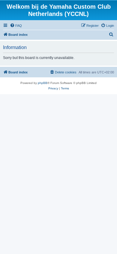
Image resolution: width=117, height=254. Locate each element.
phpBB (42, 83)
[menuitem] (16, 25)
